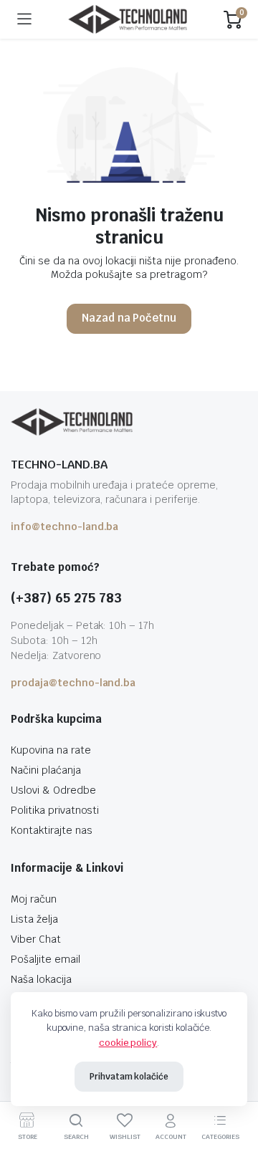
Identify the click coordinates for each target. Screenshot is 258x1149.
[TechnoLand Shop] (127, 19)
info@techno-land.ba (64, 526)
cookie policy (128, 1043)
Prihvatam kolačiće (129, 1076)
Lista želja (34, 919)
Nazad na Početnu (129, 317)
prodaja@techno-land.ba (73, 682)
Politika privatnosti (55, 810)
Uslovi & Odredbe (53, 790)
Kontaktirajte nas (51, 830)
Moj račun (34, 899)
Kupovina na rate (51, 750)
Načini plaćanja (46, 770)
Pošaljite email (45, 959)
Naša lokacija (41, 979)
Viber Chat (36, 939)
